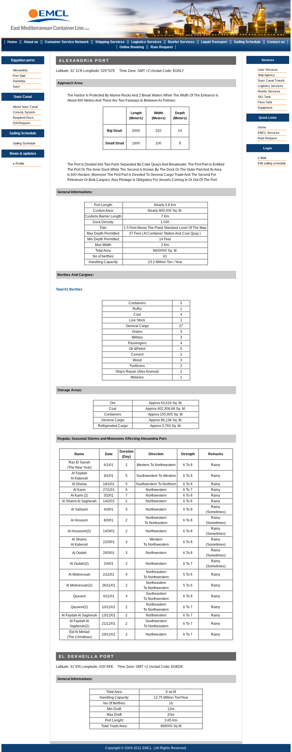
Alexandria (20, 70)
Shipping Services (110, 42)
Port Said (19, 75)
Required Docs (23, 117)
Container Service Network (67, 42)
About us (31, 42)
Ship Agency (266, 75)
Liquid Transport (214, 42)
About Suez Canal (25, 106)
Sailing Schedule (247, 42)
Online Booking (131, 47)
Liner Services (268, 69)
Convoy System (24, 112)
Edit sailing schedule (272, 163)
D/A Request (21, 123)
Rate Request (162, 47)
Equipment (265, 107)
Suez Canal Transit (271, 80)
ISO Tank (264, 96)
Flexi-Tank (265, 102)
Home (12, 42)
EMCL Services (268, 132)
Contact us (276, 42)
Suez (16, 86)
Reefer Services (181, 42)
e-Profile (18, 163)
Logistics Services (146, 42)
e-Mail (262, 158)
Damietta (19, 81)
